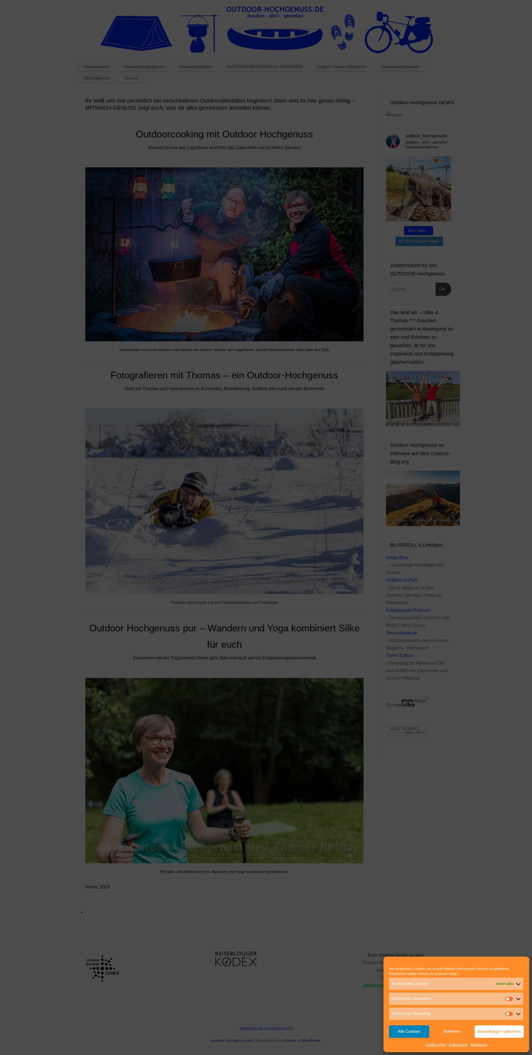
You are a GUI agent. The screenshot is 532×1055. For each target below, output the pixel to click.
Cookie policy (436, 1045)
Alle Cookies (409, 1031)
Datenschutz (458, 1045)
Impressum (478, 1045)
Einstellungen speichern (499, 1031)
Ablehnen (451, 1031)
